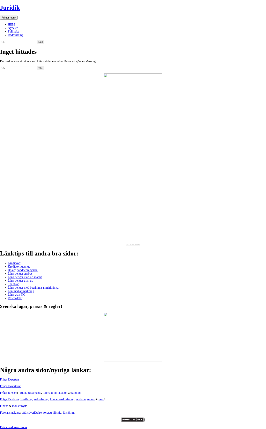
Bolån (11, 270)
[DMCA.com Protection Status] (133, 420)
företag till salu (52, 412)
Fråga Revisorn (9, 399)
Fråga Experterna (10, 386)
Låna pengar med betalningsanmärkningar (33, 287)
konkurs (76, 392)
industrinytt (19, 406)
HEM (11, 24)
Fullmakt (13, 31)
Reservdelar (15, 298)
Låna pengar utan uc (20, 280)
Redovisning (15, 35)
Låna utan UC (16, 294)
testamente (34, 392)
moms (91, 399)
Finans (4, 406)
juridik (23, 392)
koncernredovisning (62, 399)
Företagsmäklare (10, 412)
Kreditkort (14, 263)
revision (81, 399)
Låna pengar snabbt (20, 273)
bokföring (26, 399)
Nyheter (13, 28)
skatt (101, 399)
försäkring (69, 412)
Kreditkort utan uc (19, 266)
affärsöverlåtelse (32, 412)
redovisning (41, 399)
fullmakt (48, 392)
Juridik (10, 7)
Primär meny (9, 17)
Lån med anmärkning (21, 291)
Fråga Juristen (8, 392)
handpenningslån (27, 270)
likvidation (60, 392)
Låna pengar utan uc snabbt (25, 277)
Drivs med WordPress (13, 427)
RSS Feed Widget (133, 245)
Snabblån (13, 284)
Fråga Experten (9, 379)
